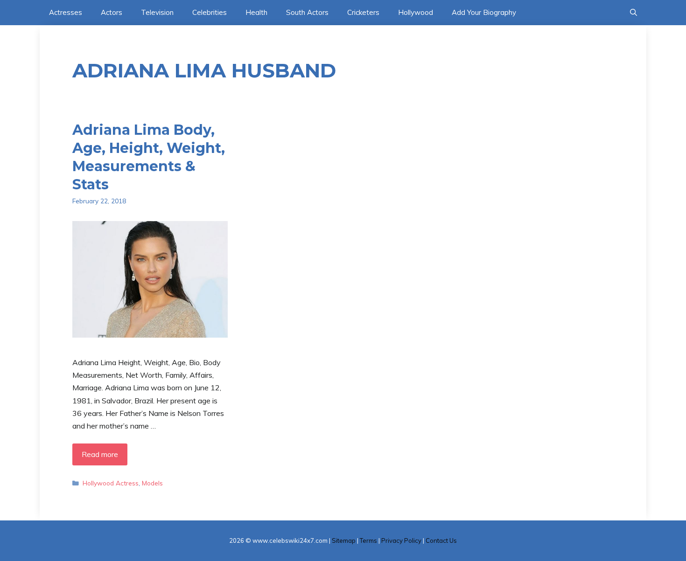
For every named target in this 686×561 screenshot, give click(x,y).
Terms (368, 540)
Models (152, 483)
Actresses (65, 12)
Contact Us (441, 540)
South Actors (307, 12)
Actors (111, 12)
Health (256, 12)
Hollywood (415, 12)
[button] (633, 12)
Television (157, 12)
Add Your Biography (484, 12)
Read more (100, 454)
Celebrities (209, 12)
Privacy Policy (401, 540)
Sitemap (344, 540)
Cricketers (363, 12)
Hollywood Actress (111, 483)
